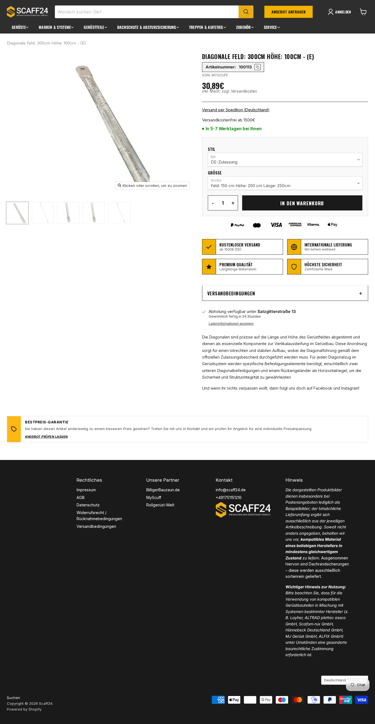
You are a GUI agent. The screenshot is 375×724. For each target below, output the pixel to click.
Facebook (323, 388)
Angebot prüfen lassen (46, 437)
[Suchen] (246, 11)
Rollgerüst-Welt (160, 505)
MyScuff (153, 497)
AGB (81, 497)
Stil (211, 149)
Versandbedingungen (231, 293)
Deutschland (342, 680)
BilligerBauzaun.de (163, 489)
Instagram (350, 388)
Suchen (13, 697)
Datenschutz (88, 505)
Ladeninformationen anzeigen (231, 324)
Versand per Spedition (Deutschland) (236, 109)
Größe (215, 173)
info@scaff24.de (231, 489)
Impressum (86, 489)
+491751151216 (229, 497)
